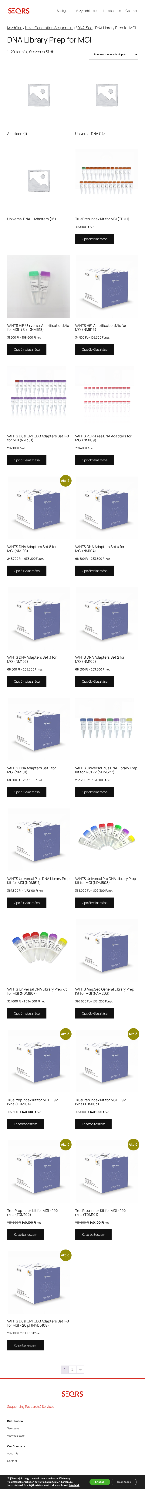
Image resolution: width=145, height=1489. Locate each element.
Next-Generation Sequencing (50, 27)
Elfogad (99, 1482)
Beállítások (124, 1482)
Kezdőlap (14, 27)
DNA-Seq (84, 27)
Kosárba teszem (25, 1124)
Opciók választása (94, 239)
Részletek (74, 1485)
